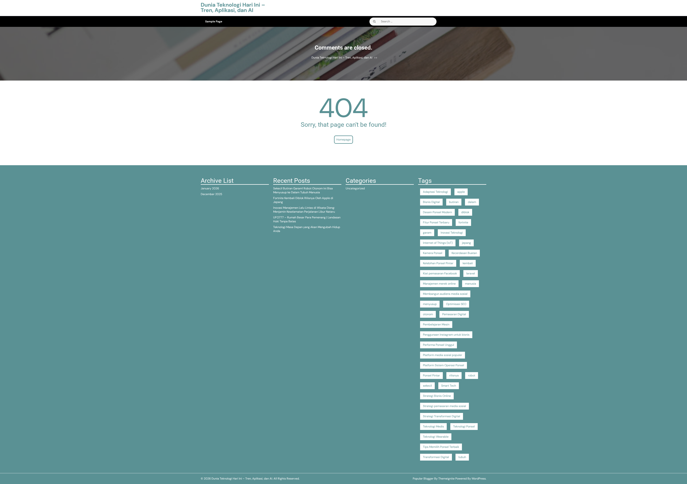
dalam (472, 202)
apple (461, 192)
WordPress (479, 478)
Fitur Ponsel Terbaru (436, 222)
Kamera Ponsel (432, 253)
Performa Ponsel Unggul (438, 345)
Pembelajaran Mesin (436, 324)
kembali (468, 263)
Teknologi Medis (433, 426)
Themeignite (446, 478)
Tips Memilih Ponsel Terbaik (441, 447)
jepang (466, 243)
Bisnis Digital (431, 202)
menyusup (430, 304)
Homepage (343, 139)
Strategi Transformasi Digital (441, 416)
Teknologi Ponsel (464, 426)
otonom (428, 314)
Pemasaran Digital (454, 314)
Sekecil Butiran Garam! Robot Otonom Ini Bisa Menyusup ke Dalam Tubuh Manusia (303, 190)
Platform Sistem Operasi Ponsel (443, 365)
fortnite (463, 222)
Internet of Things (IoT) (438, 243)
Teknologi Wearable (436, 437)
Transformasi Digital (436, 457)
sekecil (427, 386)
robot (471, 375)
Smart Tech (448, 386)
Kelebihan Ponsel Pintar (438, 263)
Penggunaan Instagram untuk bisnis (446, 335)
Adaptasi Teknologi (435, 192)
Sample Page (213, 21)
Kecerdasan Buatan (464, 253)
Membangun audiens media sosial (445, 294)
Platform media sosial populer (442, 355)
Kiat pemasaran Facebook (440, 273)
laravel (470, 273)
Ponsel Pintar (431, 375)
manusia (470, 283)
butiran (454, 202)
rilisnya (454, 375)
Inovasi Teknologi (452, 232)
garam (427, 232)
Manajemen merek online (439, 283)
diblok (465, 212)
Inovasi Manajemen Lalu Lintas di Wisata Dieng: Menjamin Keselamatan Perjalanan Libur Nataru (304, 210)
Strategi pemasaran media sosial (444, 406)
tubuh (462, 457)
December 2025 (211, 194)
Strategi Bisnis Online (437, 396)
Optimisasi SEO (456, 304)
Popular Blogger (423, 478)
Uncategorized (355, 188)
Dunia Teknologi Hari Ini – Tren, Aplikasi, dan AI (233, 7)
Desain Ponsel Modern (437, 212)
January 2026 (210, 188)
